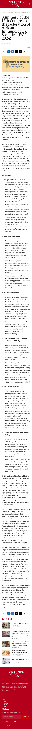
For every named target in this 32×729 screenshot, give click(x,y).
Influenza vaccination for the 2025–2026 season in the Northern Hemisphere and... (20, 643)
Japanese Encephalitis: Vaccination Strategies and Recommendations (19, 652)
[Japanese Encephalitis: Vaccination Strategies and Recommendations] (6, 653)
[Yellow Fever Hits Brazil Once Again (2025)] (6, 661)
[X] (16, 51)
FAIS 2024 (12, 104)
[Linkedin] (8, 51)
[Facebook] (12, 51)
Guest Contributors (6, 12)
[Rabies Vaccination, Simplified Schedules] (6, 625)
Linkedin (6, 695)
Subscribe (26, 716)
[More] (24, 51)
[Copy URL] (20, 51)
